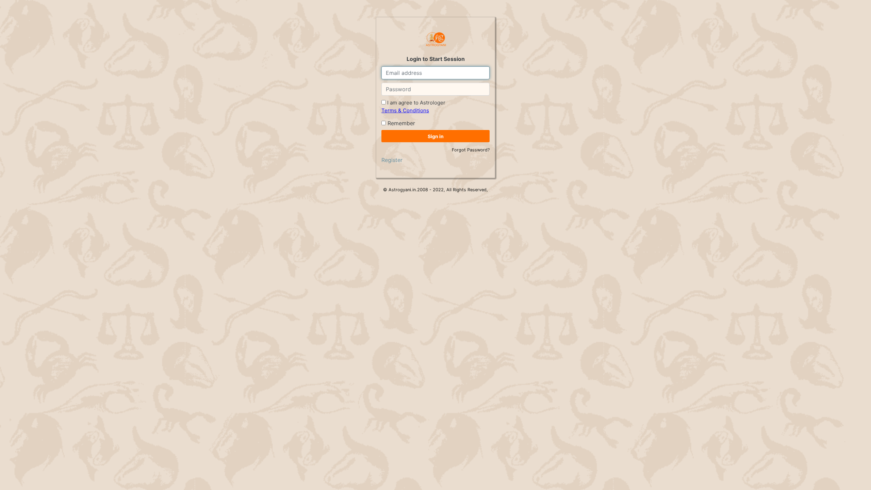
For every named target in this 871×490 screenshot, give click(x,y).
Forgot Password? (471, 149)
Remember (400, 123)
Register (391, 160)
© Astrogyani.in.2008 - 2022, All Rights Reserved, (435, 189)
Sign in (436, 136)
